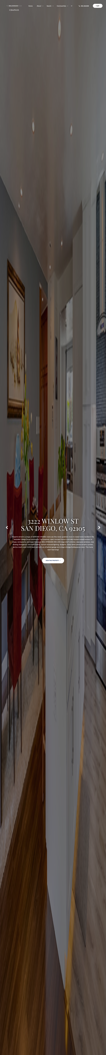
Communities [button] (61, 6)
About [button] (39, 6)
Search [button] (49, 6)
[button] (71, 6)
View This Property (52, 563)
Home (30, 6)
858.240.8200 (85, 6)
